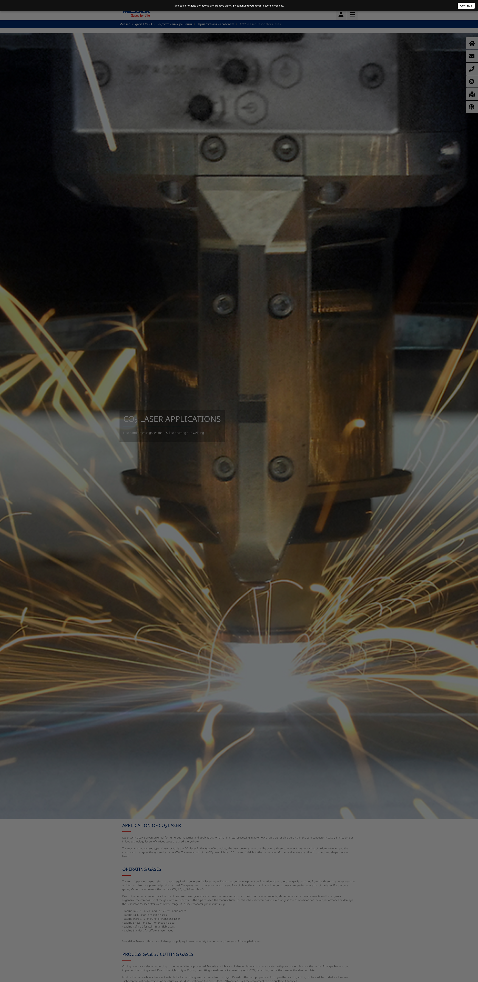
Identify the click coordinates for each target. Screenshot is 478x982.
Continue (466, 5)
